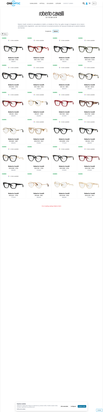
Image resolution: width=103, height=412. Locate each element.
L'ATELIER (58, 3)
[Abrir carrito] (89, 3)
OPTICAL (42, 3)
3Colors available (40, 40)
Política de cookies (21, 409)
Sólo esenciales (64, 406)
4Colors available (90, 40)
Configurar (73, 406)
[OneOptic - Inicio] (13, 3)
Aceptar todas (82, 406)
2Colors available (14, 40)
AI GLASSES (50, 3)
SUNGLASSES (33, 3)
